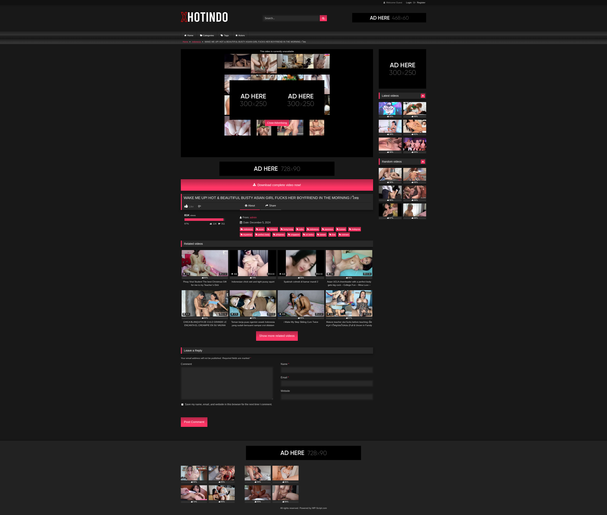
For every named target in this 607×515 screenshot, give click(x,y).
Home (190, 35)
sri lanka (309, 234)
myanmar (247, 234)
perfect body (264, 234)
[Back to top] (597, 506)
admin (253, 217)
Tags (226, 35)
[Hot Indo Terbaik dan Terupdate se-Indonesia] (204, 18)
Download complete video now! (279, 185)
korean (342, 229)
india (301, 229)
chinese (273, 229)
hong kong (288, 229)
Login (409, 2)
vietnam (345, 234)
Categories (208, 35)
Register (421, 2)
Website (285, 391)
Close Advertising (277, 122)
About (251, 205)
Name (285, 364)
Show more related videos (277, 335)
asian (261, 229)
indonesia (196, 42)
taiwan (323, 234)
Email (285, 377)
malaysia (356, 229)
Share (272, 205)
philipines (280, 234)
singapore (295, 234)
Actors (241, 35)
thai (333, 234)
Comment (186, 364)
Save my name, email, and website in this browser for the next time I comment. (228, 404)
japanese (329, 229)
